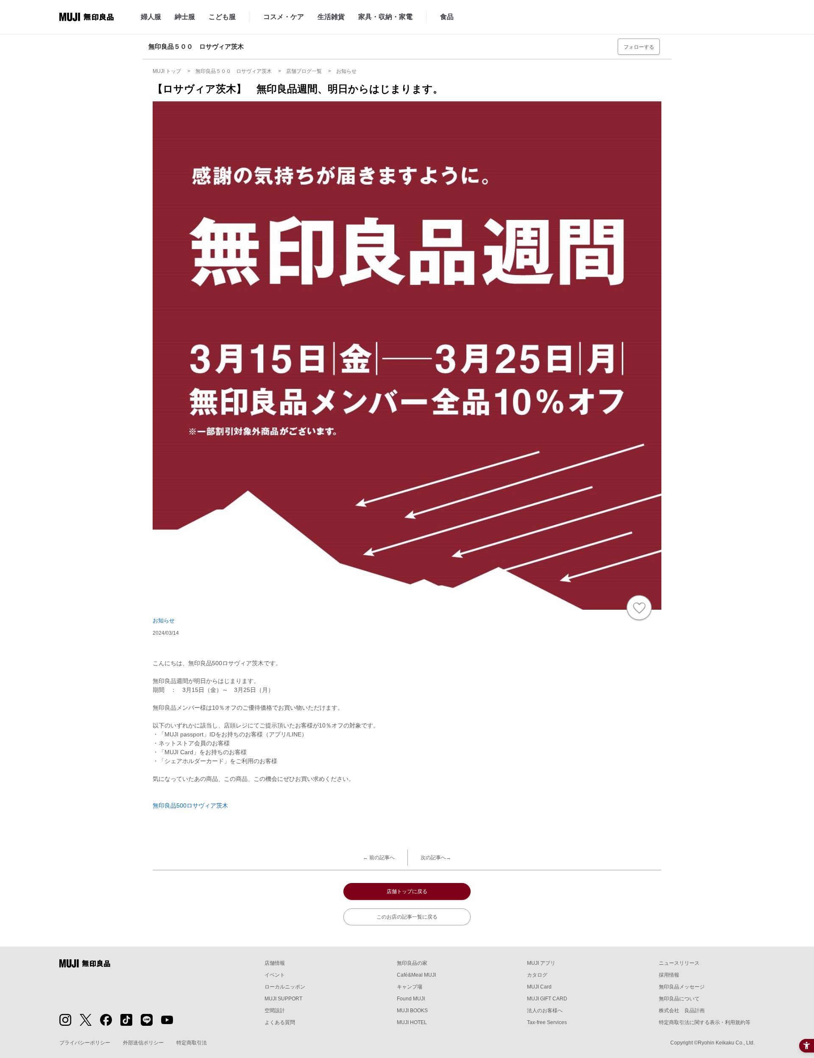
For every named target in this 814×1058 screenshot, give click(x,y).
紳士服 (185, 16)
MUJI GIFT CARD (547, 999)
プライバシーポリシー (84, 1043)
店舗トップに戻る (407, 891)
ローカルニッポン (285, 987)
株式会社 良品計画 (682, 1011)
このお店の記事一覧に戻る (407, 917)
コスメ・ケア (283, 16)
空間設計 (275, 1011)
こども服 (222, 16)
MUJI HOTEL (412, 1022)
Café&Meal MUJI (416, 975)
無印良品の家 (412, 963)
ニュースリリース (679, 963)
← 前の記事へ (379, 858)
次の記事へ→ (436, 858)
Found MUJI (411, 999)
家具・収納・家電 (385, 16)
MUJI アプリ (541, 963)
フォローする (639, 47)
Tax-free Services (547, 1022)
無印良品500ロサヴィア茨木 (190, 805)
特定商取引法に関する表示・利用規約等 (704, 1022)
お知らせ (164, 620)
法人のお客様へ (545, 1011)
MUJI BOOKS (412, 1011)
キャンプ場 (409, 987)
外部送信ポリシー (143, 1043)
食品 (447, 16)
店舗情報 (275, 963)
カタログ (537, 975)
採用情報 (669, 975)
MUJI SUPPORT (283, 999)
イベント (275, 975)
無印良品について (679, 999)
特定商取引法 (191, 1043)
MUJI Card (539, 987)
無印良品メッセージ (682, 987)
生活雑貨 (331, 16)
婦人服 (151, 16)
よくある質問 (280, 1022)
